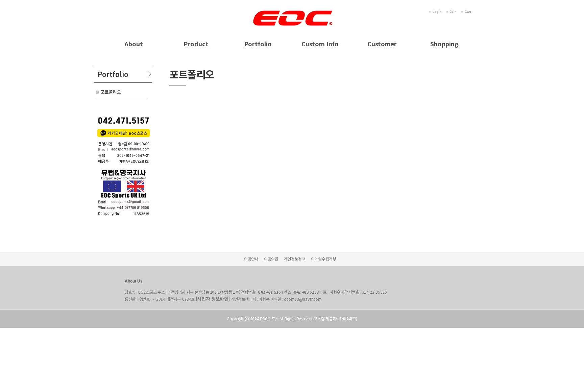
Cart (468, 12)
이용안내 (251, 259)
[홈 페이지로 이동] (292, 10)
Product (196, 43)
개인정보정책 (295, 259)
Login (437, 12)
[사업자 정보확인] (213, 298)
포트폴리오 (111, 92)
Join (453, 12)
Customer (382, 43)
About (133, 43)
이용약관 (271, 259)
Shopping (444, 43)
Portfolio (258, 43)
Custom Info (320, 43)
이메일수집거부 (323, 259)
